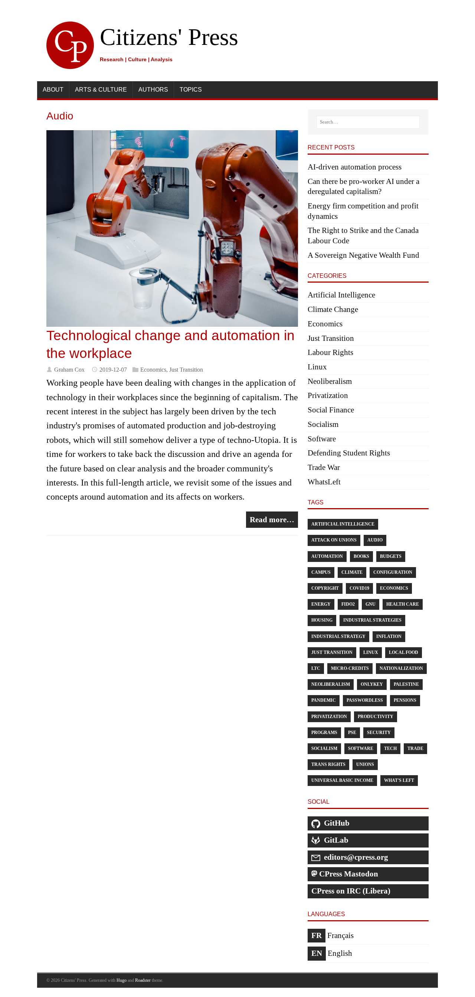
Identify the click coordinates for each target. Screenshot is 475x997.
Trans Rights (328, 764)
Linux (317, 366)
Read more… (272, 519)
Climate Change (333, 309)
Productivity (375, 716)
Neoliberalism (330, 381)
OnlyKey (372, 684)
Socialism (323, 424)
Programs (324, 732)
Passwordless (365, 700)
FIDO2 (348, 604)
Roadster (143, 980)
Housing (321, 620)
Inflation (389, 636)
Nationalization (401, 668)
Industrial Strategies (372, 620)
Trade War (324, 467)
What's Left (399, 780)
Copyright (325, 588)
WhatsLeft (324, 481)
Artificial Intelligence (341, 294)
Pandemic (323, 700)
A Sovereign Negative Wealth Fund (363, 255)
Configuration (392, 572)
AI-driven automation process (355, 166)
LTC (315, 668)
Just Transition (186, 369)
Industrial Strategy (338, 636)
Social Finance (331, 409)
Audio (375, 540)
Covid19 (359, 588)
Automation (327, 556)
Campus (321, 572)
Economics (153, 369)
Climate (352, 572)
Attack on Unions (334, 540)
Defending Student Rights (349, 452)
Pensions (405, 700)
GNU (371, 604)
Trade (415, 748)
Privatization (328, 395)
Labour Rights (330, 352)
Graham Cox (69, 369)
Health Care (402, 604)
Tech (390, 748)
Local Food (403, 652)
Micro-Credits (350, 668)
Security (379, 732)
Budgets (391, 556)
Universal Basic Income (342, 780)
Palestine (406, 684)
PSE (352, 732)
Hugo (122, 980)
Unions (365, 764)
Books (361, 556)
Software (322, 438)
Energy (321, 604)
